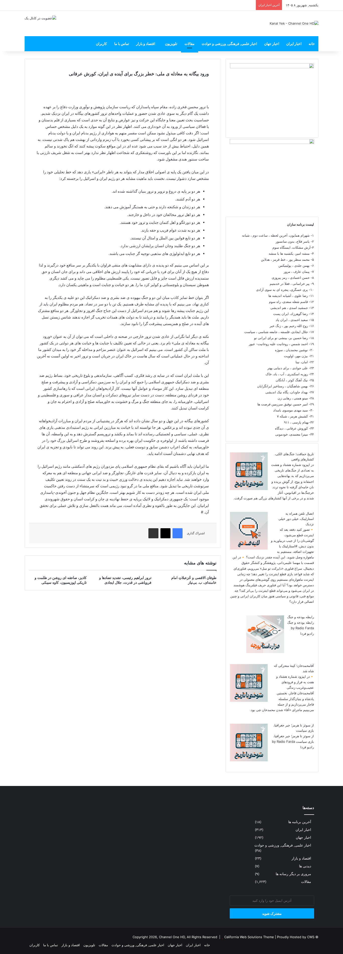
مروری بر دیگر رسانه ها (293, 874)
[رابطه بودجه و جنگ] (265, 652)
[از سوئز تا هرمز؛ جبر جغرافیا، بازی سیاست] (249, 760)
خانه (312, 43)
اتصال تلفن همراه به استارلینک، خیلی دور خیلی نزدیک (296, 518)
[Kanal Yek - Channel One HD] (294, 23)
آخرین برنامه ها (299, 822)
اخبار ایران (294, 43)
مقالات (190, 43)
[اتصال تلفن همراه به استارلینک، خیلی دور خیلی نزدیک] (249, 548)
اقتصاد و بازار (145, 43)
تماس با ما (121, 43)
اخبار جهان (271, 43)
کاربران (101, 43)
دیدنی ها (305, 866)
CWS (310, 937)
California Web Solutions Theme (249, 937)
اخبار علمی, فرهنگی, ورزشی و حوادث (229, 43)
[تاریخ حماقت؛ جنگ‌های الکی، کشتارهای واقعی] (249, 489)
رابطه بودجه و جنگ (300, 617)
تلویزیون (171, 43)
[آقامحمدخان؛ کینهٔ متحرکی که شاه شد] (249, 701)
